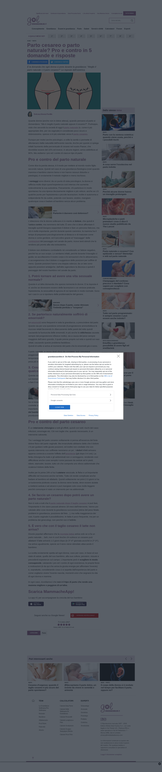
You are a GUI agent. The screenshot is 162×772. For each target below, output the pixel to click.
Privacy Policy (93, 415)
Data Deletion (68, 415)
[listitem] (81, 395)
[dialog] (81, 386)
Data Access (81, 415)
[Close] (119, 357)
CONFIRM (59, 407)
